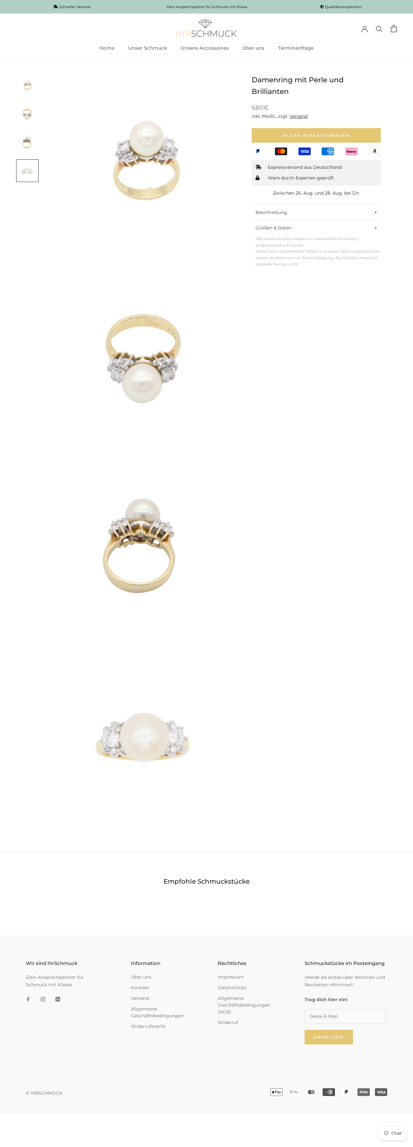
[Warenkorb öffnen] (394, 28)
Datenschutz (232, 987)
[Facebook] (28, 999)
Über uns (253, 48)
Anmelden (329, 1037)
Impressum (231, 977)
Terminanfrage (296, 48)
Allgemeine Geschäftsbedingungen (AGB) (244, 1005)
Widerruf (228, 1022)
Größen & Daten (274, 228)
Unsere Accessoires (205, 48)
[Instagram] (43, 999)
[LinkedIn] (57, 999)
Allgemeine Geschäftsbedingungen (157, 1012)
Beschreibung (271, 212)
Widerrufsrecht (148, 1026)
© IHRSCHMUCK (44, 1093)
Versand (140, 998)
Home (107, 48)
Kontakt (140, 987)
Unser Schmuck (147, 48)
